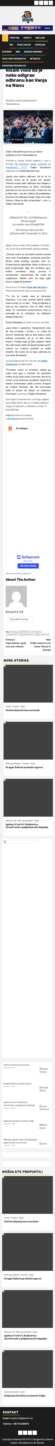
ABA (12, 409)
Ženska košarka (33, 52)
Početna (14, 38)
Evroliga (40, 45)
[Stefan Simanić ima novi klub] (28, 684)
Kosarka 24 (14, 612)
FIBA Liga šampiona (13, 764)
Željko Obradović (42, 634)
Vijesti (27, 38)
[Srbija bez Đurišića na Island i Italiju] (44, 1129)
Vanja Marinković (26, 634)
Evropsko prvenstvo (14, 66)
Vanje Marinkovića (36, 287)
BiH (11, 45)
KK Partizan (36, 632)
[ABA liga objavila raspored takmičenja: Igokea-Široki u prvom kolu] (44, 1147)
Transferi (15, 707)
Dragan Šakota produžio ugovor (24, 767)
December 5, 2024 (37, 233)
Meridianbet (13, 418)
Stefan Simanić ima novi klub (22, 710)
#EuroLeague (28, 220)
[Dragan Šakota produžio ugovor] (28, 741)
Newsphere (24, 1442)
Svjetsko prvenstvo (14, 59)
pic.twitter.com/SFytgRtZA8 (28, 224)
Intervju (35, 59)
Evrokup (7, 52)
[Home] (5, 38)
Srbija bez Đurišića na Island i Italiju (19, 1121)
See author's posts (19, 619)
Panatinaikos (11, 634)
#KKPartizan (40, 217)
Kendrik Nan (25, 632)
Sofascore (27, 574)
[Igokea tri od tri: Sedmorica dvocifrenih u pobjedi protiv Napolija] (28, 798)
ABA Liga (40, 38)
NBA (18, 52)
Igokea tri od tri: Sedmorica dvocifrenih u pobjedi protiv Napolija (27, 826)
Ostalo (8, 707)
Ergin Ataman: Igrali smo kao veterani (16, 643)
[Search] (51, 38)
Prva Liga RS (24, 45)
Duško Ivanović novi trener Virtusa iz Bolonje (40, 644)
